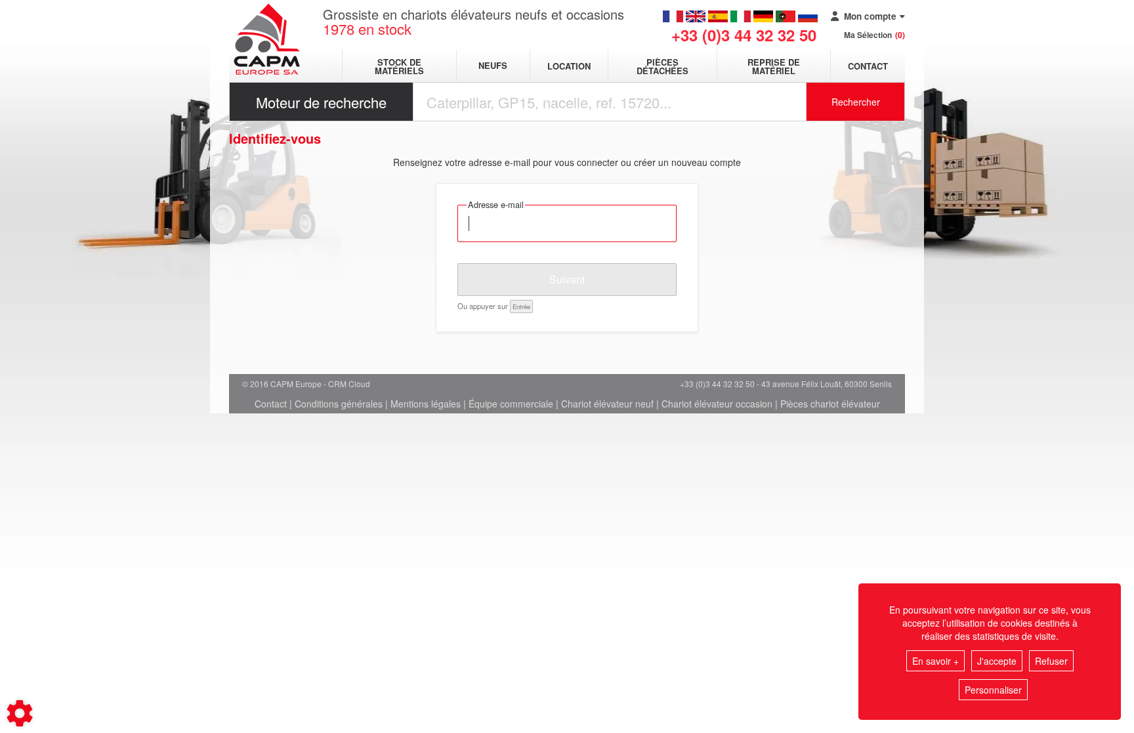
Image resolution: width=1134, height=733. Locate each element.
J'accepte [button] (997, 660)
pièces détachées (662, 66)
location (569, 66)
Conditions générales (339, 403)
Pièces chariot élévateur (830, 403)
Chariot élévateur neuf (607, 403)
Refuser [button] (1051, 660)
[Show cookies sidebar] (20, 713)
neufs (492, 66)
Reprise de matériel (773, 66)
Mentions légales (425, 403)
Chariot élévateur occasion (717, 403)
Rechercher (855, 101)
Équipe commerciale (511, 403)
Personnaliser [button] (993, 689)
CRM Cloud (349, 383)
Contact (868, 66)
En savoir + (935, 660)
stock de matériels (399, 66)
